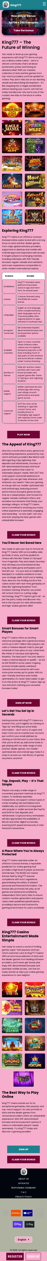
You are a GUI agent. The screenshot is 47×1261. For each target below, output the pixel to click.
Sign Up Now (23, 703)
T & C (23, 1192)
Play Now (23, 434)
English (23, 1239)
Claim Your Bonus (23, 534)
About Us (23, 1178)
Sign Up (33, 1256)
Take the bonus (23, 30)
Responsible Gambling (23, 1187)
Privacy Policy (23, 1196)
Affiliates (23, 1183)
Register (15, 1256)
